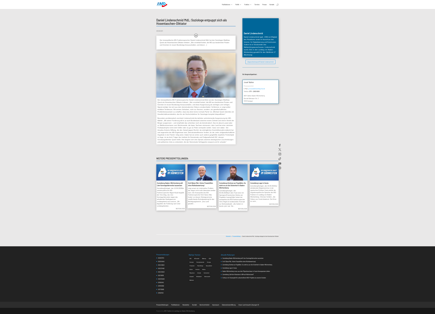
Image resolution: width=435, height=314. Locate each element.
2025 (159, 261)
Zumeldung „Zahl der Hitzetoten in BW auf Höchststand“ (238, 274)
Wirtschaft (207, 276)
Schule (199, 273)
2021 (159, 275)
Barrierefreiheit (204, 305)
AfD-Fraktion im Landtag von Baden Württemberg (179, 311)
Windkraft (199, 276)
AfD (190, 258)
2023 (159, 268)
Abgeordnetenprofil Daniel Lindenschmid (260, 62)
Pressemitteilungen (162, 305)
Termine (257, 4)
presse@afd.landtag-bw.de (256, 89)
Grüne (191, 269)
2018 (159, 286)
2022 (159, 272)
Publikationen (226, 4)
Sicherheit (206, 273)
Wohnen (192, 280)
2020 (159, 279)
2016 (159, 293)
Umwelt (192, 276)
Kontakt (271, 4)
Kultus (203, 269)
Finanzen (192, 265)
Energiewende (200, 262)
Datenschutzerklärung (229, 305)
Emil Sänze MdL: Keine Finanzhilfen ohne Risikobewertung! (200, 184)
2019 (159, 282)
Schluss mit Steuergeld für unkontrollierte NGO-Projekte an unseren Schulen (244, 278)
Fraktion (246, 4)
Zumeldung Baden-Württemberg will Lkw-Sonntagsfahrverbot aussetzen (170, 184)
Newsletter (185, 305)
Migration (192, 273)
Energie (192, 262)
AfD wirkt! (196, 258)
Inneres (197, 269)
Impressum (215, 305)
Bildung (204, 258)
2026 (159, 258)
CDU (210, 258)
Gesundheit (209, 265)
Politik (237, 4)
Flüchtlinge (200, 265)
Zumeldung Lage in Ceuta (259, 183)
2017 (159, 289)
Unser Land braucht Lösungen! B (248, 305)
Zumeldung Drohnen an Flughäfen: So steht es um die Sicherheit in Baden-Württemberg (232, 185)
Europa (209, 262)
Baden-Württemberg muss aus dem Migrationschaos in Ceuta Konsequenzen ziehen (246, 271)
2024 (159, 265)
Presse (264, 4)
